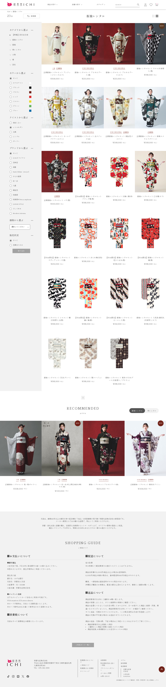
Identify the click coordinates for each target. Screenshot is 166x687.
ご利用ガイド (84, 665)
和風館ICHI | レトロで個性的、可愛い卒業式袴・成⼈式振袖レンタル (138, 680)
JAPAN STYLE (18, 204)
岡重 (14, 167)
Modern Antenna (19, 213)
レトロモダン (18, 127)
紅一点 (15, 181)
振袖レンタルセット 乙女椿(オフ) (150, 197)
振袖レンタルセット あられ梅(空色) (88, 258)
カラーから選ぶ (18, 73)
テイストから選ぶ (19, 118)
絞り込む (21, 251)
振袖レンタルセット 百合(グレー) (57, 378)
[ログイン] (145, 5)
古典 (14, 132)
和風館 (15, 195)
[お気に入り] (151, 5)
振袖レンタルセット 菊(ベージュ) (88, 378)
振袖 (14, 45)
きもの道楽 (17, 176)
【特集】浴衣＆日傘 (20, 35)
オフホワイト (18, 83)
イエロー (16, 101)
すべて (15, 78)
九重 (14, 186)
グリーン (16, 106)
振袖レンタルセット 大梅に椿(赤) (119, 197)
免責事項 (124, 666)
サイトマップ (84, 671)
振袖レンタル (17, 12)
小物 (14, 55)
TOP (8, 12)
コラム (123, 660)
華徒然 (15, 190)
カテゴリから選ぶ (19, 30)
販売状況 (14, 235)
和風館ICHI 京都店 (87, 668)
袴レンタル (16, 50)
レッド (15, 97)
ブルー (15, 111)
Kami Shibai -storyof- (21, 172)
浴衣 (14, 65)
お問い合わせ (105, 676)
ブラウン (16, 92)
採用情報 (124, 663)
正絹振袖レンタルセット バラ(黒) (57, 200)
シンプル (16, 137)
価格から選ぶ (16, 220)
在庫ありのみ (18, 245)
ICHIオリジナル (19, 158)
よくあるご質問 (105, 673)
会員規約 (103, 660)
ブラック (16, 88)
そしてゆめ (17, 209)
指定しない (17, 123)
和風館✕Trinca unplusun (22, 199)
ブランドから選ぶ (19, 148)
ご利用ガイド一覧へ (83, 645)
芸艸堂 (15, 163)
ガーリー (16, 141)
